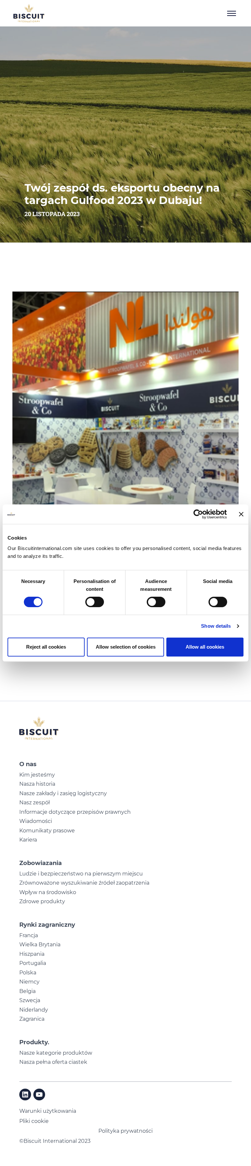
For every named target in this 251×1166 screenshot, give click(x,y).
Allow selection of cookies (126, 647)
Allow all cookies (205, 647)
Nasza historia (37, 784)
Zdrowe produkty (42, 901)
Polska (27, 972)
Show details (216, 626)
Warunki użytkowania (47, 1111)
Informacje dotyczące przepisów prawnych (75, 812)
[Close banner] (241, 514)
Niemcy (29, 982)
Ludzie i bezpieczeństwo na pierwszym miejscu (81, 874)
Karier (26, 840)
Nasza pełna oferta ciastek (53, 1062)
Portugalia (32, 963)
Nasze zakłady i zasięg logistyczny (63, 793)
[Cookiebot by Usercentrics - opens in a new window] (198, 514)
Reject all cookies (46, 647)
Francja (28, 935)
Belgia (27, 991)
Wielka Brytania (39, 944)
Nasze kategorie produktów (55, 1053)
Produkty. (34, 1042)
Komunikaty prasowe (47, 830)
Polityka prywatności (125, 1131)
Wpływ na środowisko (47, 892)
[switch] (94, 602)
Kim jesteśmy (37, 775)
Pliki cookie (34, 1121)
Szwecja (29, 1000)
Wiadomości (35, 821)
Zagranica (31, 1019)
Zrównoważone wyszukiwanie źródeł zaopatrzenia (84, 883)
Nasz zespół (34, 802)
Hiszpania (31, 954)
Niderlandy (33, 1010)
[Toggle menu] (232, 13)
